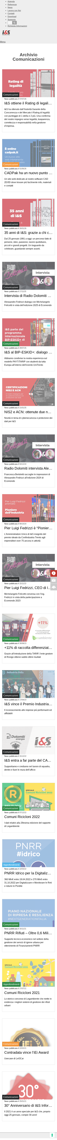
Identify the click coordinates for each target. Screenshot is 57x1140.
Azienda (11, 1)
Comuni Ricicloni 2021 (22, 993)
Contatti (11, 13)
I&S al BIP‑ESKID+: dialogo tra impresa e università (28, 352)
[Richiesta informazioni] (53, 573)
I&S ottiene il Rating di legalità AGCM (28, 103)
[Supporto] (53, 587)
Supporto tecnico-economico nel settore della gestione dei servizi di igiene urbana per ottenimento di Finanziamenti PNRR (26, 942)
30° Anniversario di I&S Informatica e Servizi (28, 1105)
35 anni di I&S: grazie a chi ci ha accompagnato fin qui (28, 233)
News (10, 7)
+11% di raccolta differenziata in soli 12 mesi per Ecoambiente (28, 648)
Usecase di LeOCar (14, 1058)
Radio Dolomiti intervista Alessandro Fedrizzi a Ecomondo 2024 (28, 468)
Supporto (12, 19)
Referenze (12, 4)
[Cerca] (14, 23)
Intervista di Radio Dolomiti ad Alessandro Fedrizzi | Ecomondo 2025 (28, 296)
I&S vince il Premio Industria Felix (28, 704)
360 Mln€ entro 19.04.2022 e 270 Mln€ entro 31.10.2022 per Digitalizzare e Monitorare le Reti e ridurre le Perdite (28, 882)
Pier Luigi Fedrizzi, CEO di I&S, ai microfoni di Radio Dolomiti (28, 588)
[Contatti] (53, 580)
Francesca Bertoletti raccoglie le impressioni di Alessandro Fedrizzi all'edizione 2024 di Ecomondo (27, 477)
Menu (3, 42)
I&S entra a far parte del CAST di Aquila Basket (28, 760)
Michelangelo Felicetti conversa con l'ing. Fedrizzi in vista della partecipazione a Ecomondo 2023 (24, 597)
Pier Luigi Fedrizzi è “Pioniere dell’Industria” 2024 (28, 528)
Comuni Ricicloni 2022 (22, 817)
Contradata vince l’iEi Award (26, 1052)
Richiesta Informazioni (17, 26)
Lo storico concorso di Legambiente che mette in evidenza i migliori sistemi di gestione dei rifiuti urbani (28, 1002)
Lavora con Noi (14, 10)
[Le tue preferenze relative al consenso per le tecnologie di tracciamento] (52, 1135)
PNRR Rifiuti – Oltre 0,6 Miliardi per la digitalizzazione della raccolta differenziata (28, 933)
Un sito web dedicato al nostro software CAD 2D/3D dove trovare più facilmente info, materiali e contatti (27, 182)
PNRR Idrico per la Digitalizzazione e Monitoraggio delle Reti (28, 873)
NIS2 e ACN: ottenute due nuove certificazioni (28, 412)
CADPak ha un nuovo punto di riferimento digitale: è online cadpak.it (28, 173)
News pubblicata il (15, 99)
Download (12, 16)
